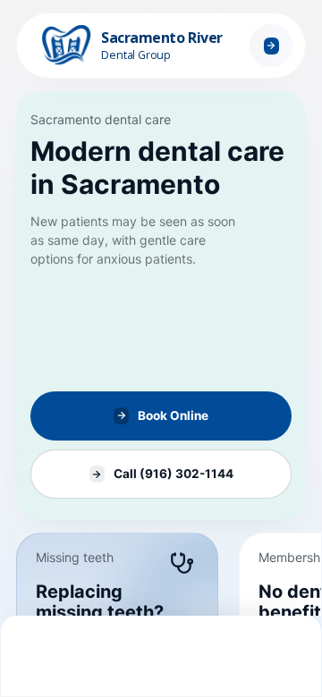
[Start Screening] (271, 45)
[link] (161, 305)
